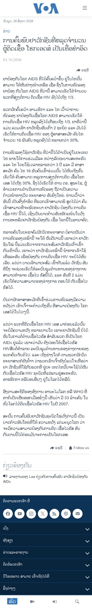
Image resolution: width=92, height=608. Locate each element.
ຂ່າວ (6, 31)
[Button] (82, 70)
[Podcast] (66, 514)
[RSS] (54, 514)
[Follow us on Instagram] (31, 514)
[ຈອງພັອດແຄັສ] (77, 514)
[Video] (32, 601)
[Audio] (54, 601)
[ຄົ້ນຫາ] (77, 601)
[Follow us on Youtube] (19, 514)
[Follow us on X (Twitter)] (43, 514)
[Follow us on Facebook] (8, 514)
